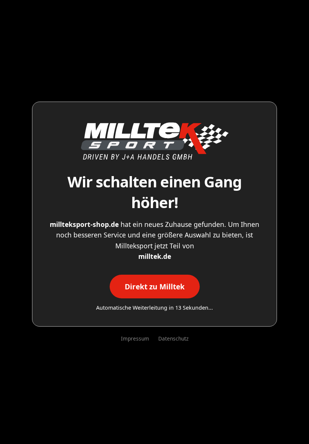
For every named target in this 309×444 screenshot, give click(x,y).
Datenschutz (173, 338)
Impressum (135, 338)
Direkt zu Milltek (155, 286)
